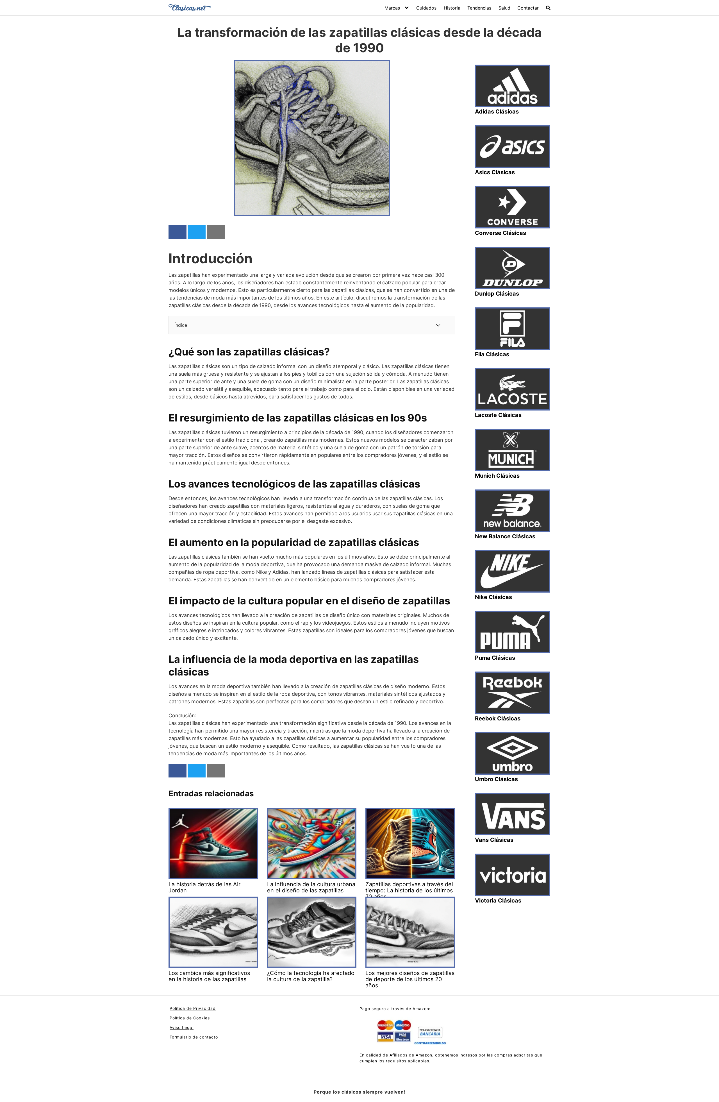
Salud (504, 8)
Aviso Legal (182, 1027)
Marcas (392, 8)
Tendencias (479, 8)
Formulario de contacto (194, 1037)
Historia (452, 8)
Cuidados (426, 8)
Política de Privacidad (193, 1008)
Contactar (528, 8)
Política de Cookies (190, 1017)
